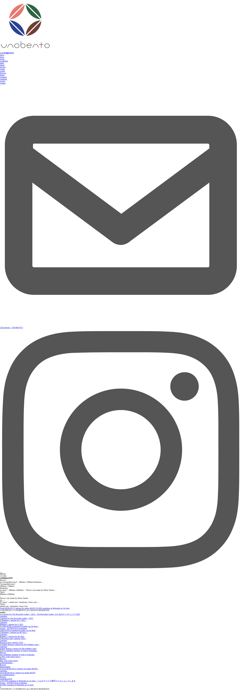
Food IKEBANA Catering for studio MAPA (17, 608)
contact (3, 83)
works (2, 69)
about (2, 65)
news (2, 55)
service (3, 67)
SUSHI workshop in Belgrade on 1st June (52, 608)
